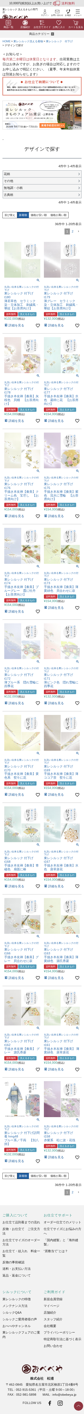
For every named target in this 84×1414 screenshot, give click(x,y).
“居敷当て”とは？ (56, 1251)
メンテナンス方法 (15, 1306)
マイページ (51, 1306)
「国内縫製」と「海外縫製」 (61, 1242)
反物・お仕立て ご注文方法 (21, 1231)
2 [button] (72, 231)
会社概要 (50, 1326)
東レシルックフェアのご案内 (21, 1335)
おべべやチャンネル (16, 1326)
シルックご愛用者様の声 (19, 1319)
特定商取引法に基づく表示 (62, 1339)
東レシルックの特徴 (16, 1299)
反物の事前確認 (13, 1262)
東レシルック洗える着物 (28, 41)
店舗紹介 (50, 1312)
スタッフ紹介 (53, 1319)
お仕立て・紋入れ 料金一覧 (21, 1253)
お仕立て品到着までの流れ (21, 1222)
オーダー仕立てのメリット (62, 1222)
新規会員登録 (53, 1299)
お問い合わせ (53, 1346)
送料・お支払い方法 (16, 1268)
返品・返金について (16, 1275)
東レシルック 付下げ (59, 41)
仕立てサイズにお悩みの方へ (62, 1231)
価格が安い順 (39, 215)
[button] (78, 231)
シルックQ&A (12, 1312)
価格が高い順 (58, 215)
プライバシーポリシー (59, 1332)
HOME (6, 41)
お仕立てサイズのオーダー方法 (21, 1242)
